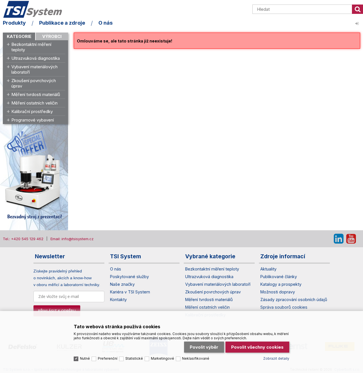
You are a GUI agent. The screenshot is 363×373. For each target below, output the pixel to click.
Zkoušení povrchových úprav (33, 83)
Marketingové (162, 358)
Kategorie (19, 36)
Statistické (134, 358)
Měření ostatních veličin (34, 103)
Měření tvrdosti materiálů (35, 94)
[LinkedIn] (338, 238)
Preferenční (107, 358)
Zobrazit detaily (276, 358)
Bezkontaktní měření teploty (31, 47)
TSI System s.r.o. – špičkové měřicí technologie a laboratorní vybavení (35, 9)
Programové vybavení (32, 120)
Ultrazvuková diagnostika (35, 58)
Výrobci (52, 36)
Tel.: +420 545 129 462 (23, 238)
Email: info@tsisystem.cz (72, 238)
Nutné (85, 358)
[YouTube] (351, 238)
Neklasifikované (195, 358)
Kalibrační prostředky (32, 111)
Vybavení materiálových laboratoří (34, 69)
